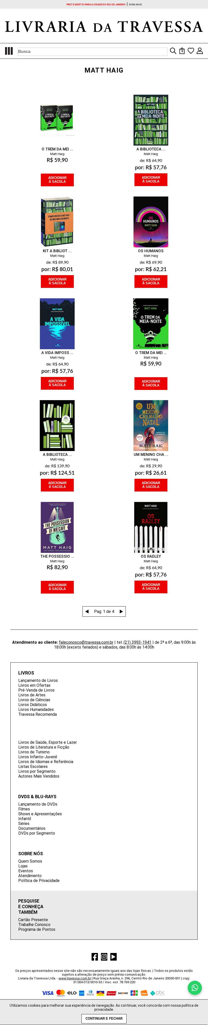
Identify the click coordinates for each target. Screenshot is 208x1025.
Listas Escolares (33, 766)
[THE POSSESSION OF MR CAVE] (57, 522)
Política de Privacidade (39, 880)
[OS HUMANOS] (151, 216)
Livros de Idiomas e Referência (45, 761)
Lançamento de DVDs (37, 804)
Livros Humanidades (36, 709)
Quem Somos (30, 861)
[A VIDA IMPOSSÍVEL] (57, 318)
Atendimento (30, 875)
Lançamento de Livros (38, 680)
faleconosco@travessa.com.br (86, 642)
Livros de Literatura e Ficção (43, 747)
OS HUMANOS (151, 251)
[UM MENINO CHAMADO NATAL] (151, 420)
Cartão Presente (33, 919)
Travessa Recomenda (37, 714)
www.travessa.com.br (75, 978)
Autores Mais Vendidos (38, 776)
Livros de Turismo (34, 752)
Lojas (23, 866)
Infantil (24, 818)
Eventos (25, 870)
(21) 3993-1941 (137, 642)
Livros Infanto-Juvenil (37, 756)
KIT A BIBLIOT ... (57, 251)
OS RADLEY (151, 556)
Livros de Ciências (34, 699)
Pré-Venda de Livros (36, 690)
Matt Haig (57, 154)
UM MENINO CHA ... (151, 454)
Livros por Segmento (37, 771)
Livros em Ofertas (34, 685)
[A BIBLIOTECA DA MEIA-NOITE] (151, 115)
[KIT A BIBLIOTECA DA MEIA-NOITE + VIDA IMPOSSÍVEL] (57, 216)
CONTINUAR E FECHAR (104, 1018)
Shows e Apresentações (40, 813)
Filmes (24, 809)
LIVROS (26, 673)
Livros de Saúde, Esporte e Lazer (47, 742)
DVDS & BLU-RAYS (37, 796)
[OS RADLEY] (151, 522)
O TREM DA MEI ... (57, 149)
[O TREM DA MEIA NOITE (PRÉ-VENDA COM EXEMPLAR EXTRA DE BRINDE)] (57, 115)
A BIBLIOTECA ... (150, 149)
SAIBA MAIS (135, 4)
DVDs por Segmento (36, 833)
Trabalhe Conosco (34, 924)
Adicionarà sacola (57, 180)
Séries (23, 823)
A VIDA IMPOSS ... (57, 352)
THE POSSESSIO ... (57, 556)
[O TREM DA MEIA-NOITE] (151, 318)
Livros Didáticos (32, 704)
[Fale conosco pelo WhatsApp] (195, 988)
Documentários (31, 828)
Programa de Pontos (36, 929)
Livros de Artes (31, 695)
